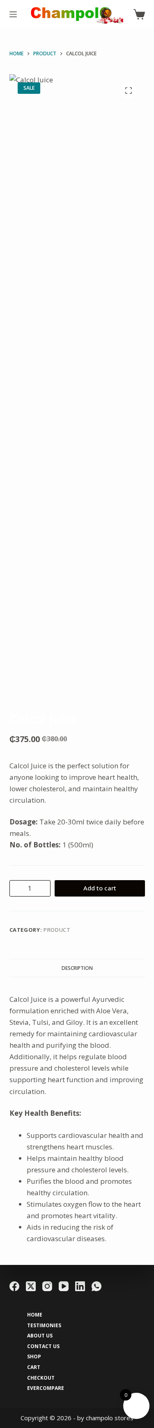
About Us (40, 1336)
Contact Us (43, 1346)
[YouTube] (64, 1286)
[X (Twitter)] (31, 1286)
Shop (34, 1356)
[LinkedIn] (80, 1286)
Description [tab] (77, 968)
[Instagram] (47, 1286)
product (57, 929)
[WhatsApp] (96, 1286)
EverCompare (45, 1388)
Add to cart (99, 888)
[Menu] (13, 14)
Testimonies (44, 1325)
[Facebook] (14, 1286)
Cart (33, 1367)
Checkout (41, 1378)
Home (34, 1315)
